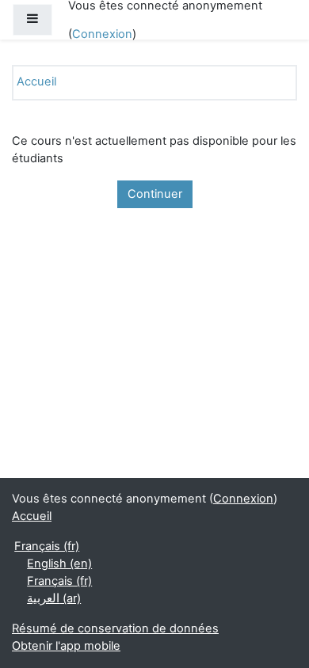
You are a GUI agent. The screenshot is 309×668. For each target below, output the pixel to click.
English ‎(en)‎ (59, 563)
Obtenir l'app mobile (66, 646)
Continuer (155, 194)
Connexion (102, 34)
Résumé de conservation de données (115, 628)
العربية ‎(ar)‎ (54, 598)
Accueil (36, 81)
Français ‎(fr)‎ (46, 546)
